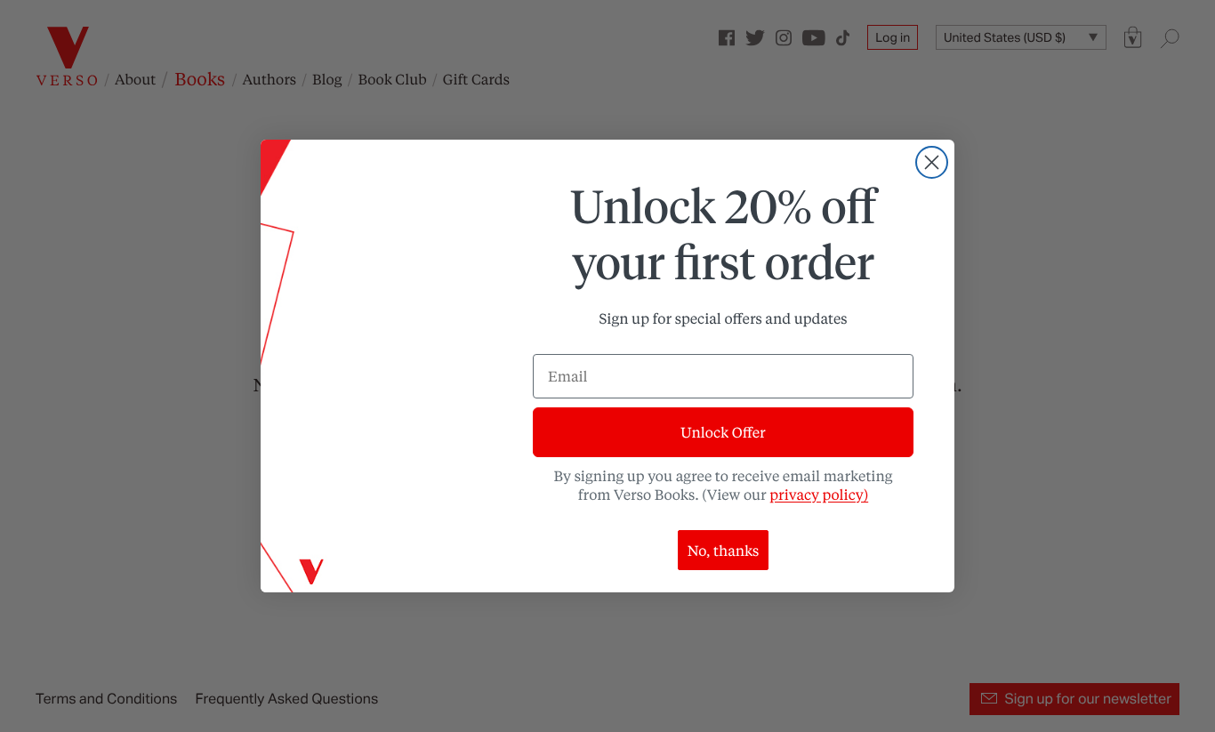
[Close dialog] (931, 162)
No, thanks (724, 550)
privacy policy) (818, 494)
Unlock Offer (722, 431)
